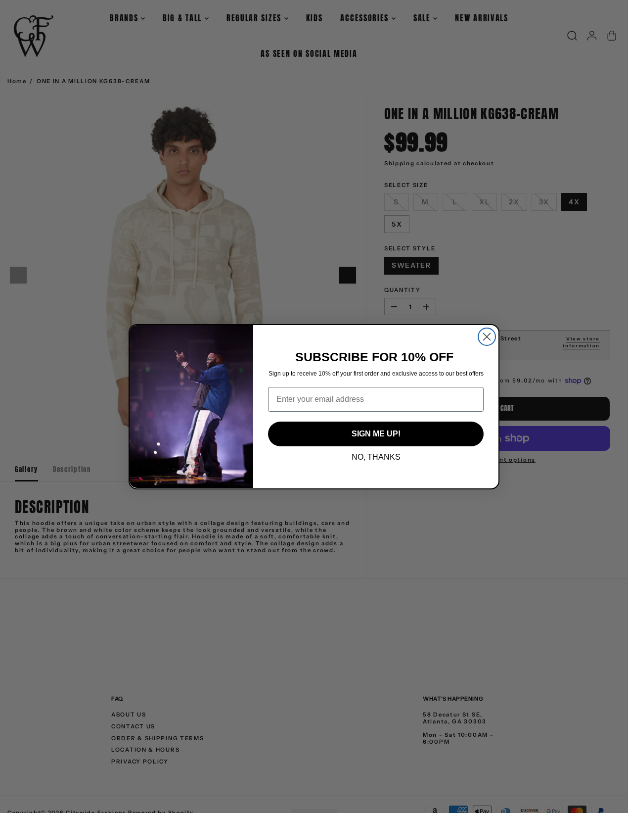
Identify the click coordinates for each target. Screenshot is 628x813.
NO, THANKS (376, 457)
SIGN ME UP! (376, 434)
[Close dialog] (486, 336)
